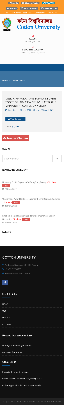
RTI (7, 12)
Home (5, 80)
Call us (33, 38)
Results (14, 3)
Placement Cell (50, 8)
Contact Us (39, 12)
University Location (32, 49)
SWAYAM (49, 3)
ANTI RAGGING (30, 8)
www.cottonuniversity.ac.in (17, 273)
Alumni (13, 8)
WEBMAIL (52, 12)
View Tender (16, 119)
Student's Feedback (21, 12)
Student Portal (32, 3)
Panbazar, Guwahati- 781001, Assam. (21, 264)
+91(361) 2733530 (13, 269)
